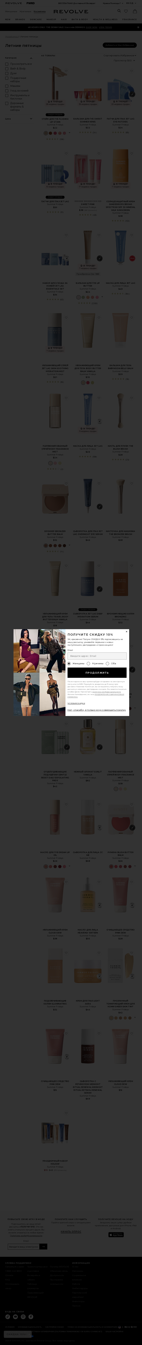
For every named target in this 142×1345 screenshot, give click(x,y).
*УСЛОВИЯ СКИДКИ (76, 703)
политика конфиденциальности (106, 692)
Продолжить (97, 672)
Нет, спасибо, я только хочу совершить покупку (97, 710)
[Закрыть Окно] (126, 631)
